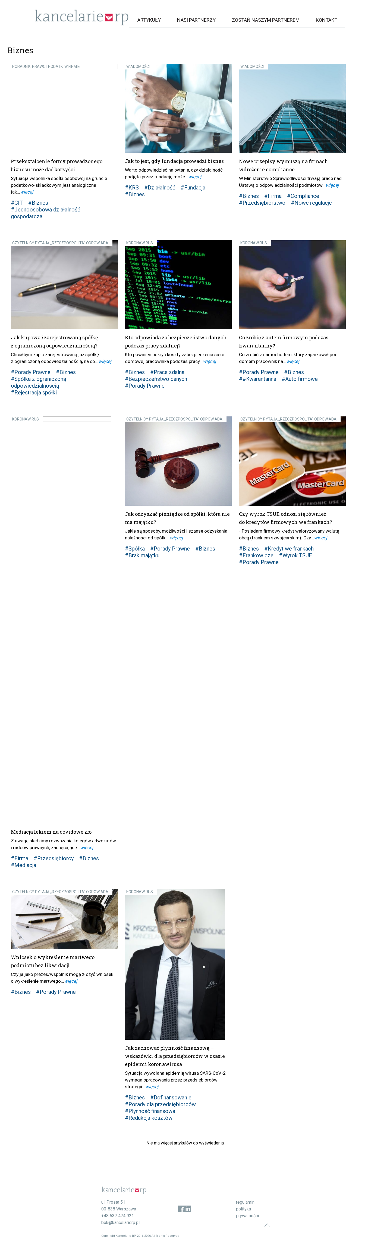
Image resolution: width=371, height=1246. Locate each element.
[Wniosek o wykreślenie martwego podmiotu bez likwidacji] (64, 919)
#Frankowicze (256, 555)
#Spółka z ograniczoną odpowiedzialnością (38, 382)
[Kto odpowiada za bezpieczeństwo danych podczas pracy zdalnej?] (178, 285)
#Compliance (303, 196)
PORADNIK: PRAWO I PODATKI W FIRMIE (46, 66)
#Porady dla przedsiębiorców (160, 1104)
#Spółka (135, 548)
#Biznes (38, 203)
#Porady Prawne (31, 372)
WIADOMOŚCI (138, 66)
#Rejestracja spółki (34, 392)
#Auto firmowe (300, 379)
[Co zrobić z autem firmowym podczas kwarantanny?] (292, 285)
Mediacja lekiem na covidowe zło (51, 831)
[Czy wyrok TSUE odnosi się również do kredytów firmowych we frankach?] (292, 461)
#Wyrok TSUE (295, 555)
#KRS (132, 187)
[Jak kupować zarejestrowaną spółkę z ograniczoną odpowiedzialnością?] (64, 285)
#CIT (17, 203)
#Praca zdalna (167, 372)
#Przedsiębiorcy (54, 858)
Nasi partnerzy (196, 20)
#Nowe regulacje (311, 203)
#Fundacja (193, 187)
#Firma (273, 196)
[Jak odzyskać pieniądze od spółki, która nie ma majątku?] (178, 461)
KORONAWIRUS (139, 243)
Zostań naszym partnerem (266, 20)
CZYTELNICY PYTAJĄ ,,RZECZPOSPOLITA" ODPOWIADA (60, 243)
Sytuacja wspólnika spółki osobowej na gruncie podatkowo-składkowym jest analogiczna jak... (59, 185)
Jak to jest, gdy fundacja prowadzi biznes (174, 161)
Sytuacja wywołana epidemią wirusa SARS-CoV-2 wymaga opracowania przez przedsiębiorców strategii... (175, 1079)
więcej (26, 192)
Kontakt (326, 20)
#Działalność (159, 187)
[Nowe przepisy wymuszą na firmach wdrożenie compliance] (292, 108)
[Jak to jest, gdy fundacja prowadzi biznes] (178, 108)
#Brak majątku (142, 555)
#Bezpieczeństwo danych (156, 379)
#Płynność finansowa (150, 1111)
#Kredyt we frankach (289, 548)
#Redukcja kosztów (148, 1118)
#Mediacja (23, 865)
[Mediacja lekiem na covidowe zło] (64, 620)
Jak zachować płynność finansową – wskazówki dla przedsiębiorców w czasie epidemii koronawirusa (175, 1056)
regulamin (245, 1202)
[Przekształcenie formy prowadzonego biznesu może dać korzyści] (64, 108)
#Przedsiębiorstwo (262, 203)
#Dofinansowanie (170, 1097)
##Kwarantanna (257, 379)
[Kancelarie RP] (81, 24)
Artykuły (149, 20)
